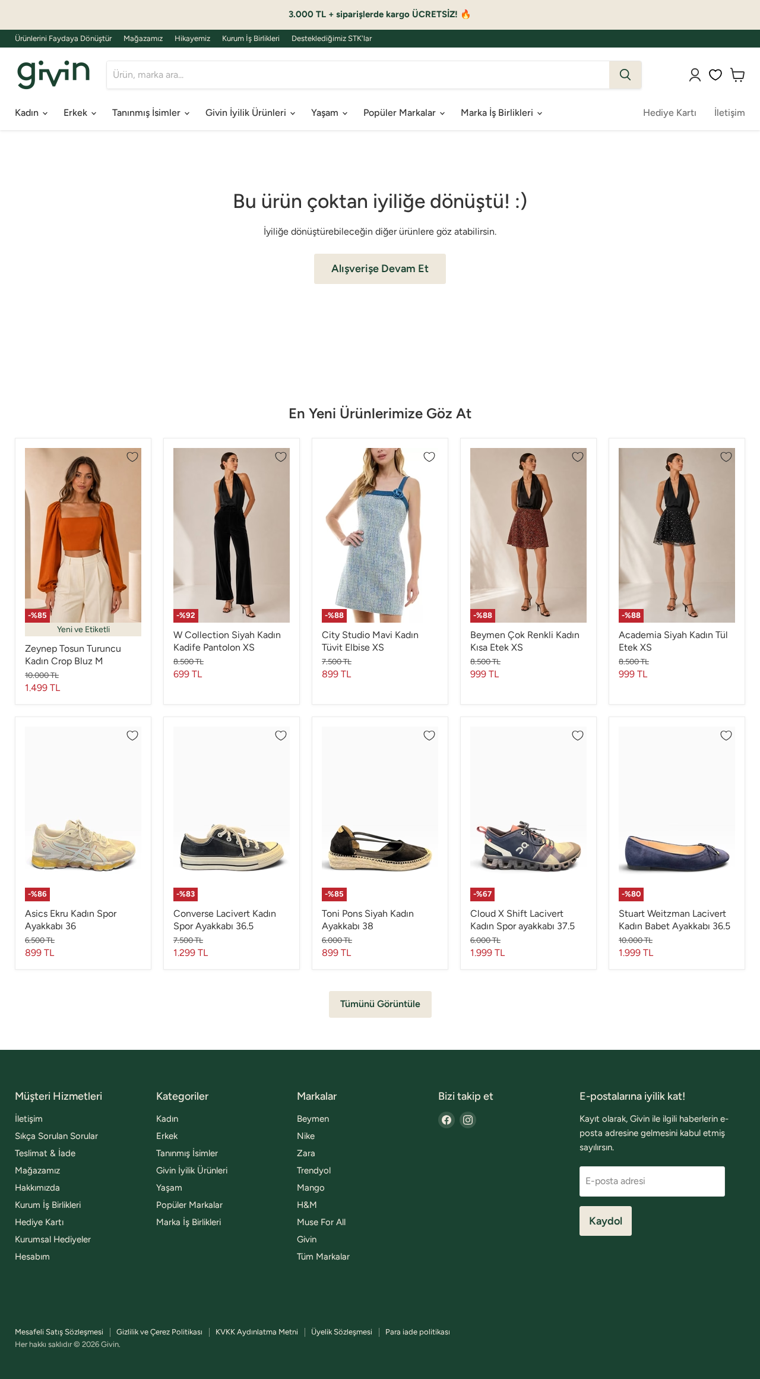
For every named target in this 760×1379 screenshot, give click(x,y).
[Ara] (625, 75)
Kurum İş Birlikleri (251, 38)
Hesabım (32, 1256)
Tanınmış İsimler (147, 112)
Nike (306, 1136)
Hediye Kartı (669, 112)
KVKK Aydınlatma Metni (257, 1331)
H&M (307, 1205)
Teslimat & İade (45, 1153)
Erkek (77, 112)
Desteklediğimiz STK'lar (332, 38)
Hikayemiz (192, 38)
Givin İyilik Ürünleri (247, 112)
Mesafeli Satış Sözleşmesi (59, 1331)
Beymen (313, 1118)
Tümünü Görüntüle (380, 1003)
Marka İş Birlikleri (498, 112)
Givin (306, 1239)
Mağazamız (143, 38)
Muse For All (321, 1222)
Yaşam (326, 112)
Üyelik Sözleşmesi (341, 1331)
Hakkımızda (37, 1187)
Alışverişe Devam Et (380, 268)
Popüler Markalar (400, 112)
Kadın (28, 112)
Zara (306, 1153)
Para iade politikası (417, 1331)
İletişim (729, 112)
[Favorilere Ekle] (132, 457)
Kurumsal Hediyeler (53, 1239)
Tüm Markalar (323, 1256)
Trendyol (314, 1170)
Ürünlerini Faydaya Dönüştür (63, 38)
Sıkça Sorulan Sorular (56, 1136)
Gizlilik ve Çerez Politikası (159, 1331)
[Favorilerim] (715, 75)
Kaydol (605, 1220)
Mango (311, 1187)
